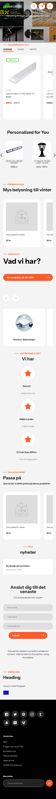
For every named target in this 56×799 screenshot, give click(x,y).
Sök (5, 742)
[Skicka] (49, 783)
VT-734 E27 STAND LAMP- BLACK (42, 162)
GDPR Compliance (12, 765)
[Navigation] (50, 6)
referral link (9, 760)
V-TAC (8, 90)
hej (6, 692)
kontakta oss (9, 751)
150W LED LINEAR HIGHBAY (14, 162)
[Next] (15, 298)
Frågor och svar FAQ (13, 746)
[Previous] (6, 298)
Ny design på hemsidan (18, 566)
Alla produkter (10, 755)
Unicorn (50, 90)
